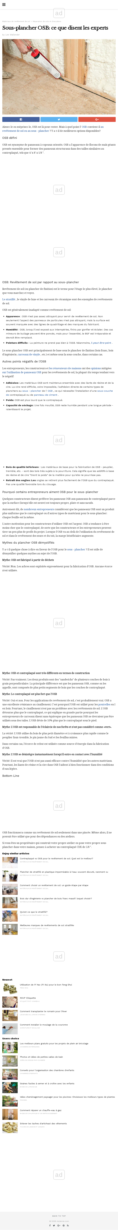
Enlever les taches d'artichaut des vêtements (43, 1123)
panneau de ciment (45, 394)
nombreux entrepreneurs (39, 509)
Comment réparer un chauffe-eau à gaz (40, 1110)
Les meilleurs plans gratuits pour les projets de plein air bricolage (54, 1043)
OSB (84, 126)
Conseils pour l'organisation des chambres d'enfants (47, 1070)
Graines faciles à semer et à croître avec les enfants (47, 1083)
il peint (101, 342)
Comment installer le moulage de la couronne (44, 1024)
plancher (43, 130)
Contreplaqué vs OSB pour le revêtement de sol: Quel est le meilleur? (56, 858)
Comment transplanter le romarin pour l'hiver (43, 1011)
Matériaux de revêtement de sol (16, 21)
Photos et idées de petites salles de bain (41, 1057)
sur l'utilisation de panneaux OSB (21, 372)
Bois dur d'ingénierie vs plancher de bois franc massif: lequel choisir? (56, 898)
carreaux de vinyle (29, 354)
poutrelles (104, 704)
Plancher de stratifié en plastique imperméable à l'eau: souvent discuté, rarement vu (64, 872)
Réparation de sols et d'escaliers (47, 21)
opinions (96, 368)
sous (25, 390)
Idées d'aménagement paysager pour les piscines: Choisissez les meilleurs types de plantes (67, 1097)
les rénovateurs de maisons (65, 368)
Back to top (59, 1216)
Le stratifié (8, 299)
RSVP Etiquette (28, 998)
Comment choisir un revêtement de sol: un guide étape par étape (54, 885)
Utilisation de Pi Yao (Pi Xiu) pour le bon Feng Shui (46, 984)
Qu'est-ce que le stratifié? (33, 912)
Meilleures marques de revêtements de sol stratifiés (47, 925)
